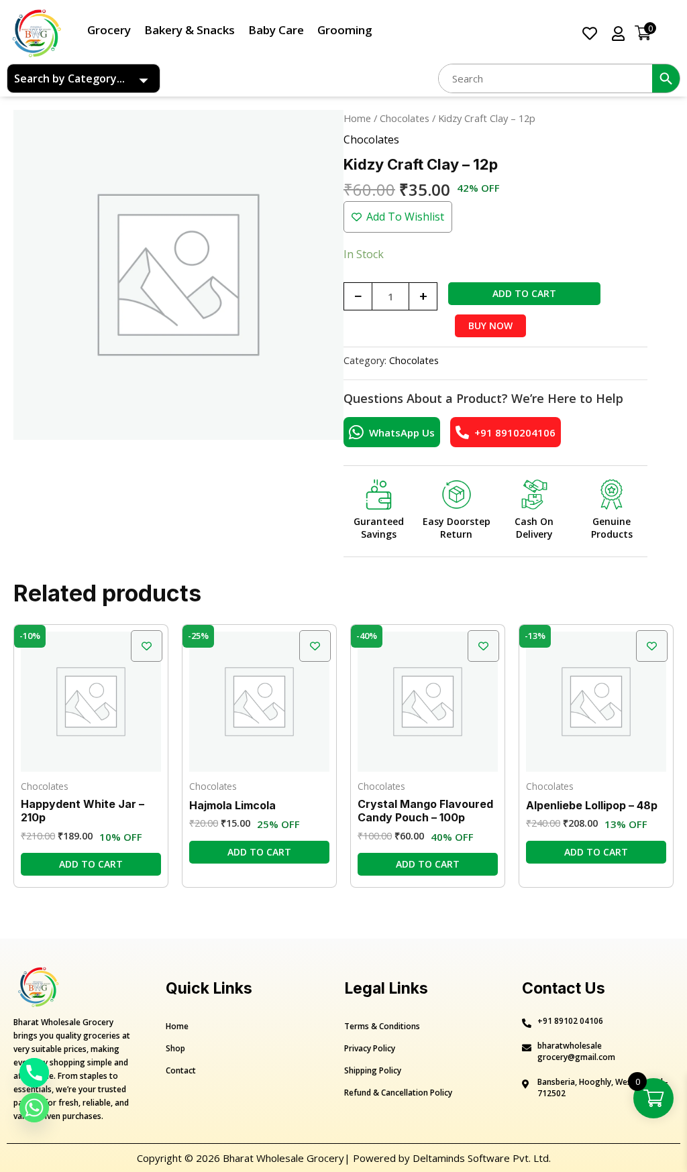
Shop (175, 1048)
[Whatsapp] (34, 1107)
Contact (181, 1070)
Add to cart (524, 293)
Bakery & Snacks (189, 30)
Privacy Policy (369, 1048)
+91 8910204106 (515, 432)
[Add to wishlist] (146, 646)
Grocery (109, 30)
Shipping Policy (372, 1070)
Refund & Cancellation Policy (398, 1092)
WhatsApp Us (402, 432)
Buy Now (490, 325)
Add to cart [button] (91, 864)
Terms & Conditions (382, 1026)
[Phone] (34, 1073)
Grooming (344, 30)
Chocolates (404, 118)
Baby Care (276, 30)
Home (357, 118)
